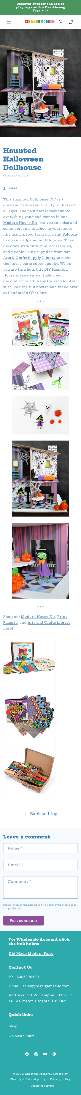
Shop (13, 1026)
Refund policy (36, 1079)
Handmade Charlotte (27, 293)
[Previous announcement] (8, 7)
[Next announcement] (73, 7)
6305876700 (28, 977)
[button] (8, 21)
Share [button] (12, 188)
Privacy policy (60, 1079)
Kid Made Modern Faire (31, 953)
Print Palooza (64, 234)
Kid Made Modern (38, 1073)
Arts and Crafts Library (49, 622)
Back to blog (43, 813)
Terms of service (42, 1085)
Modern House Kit (20, 223)
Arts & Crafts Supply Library (29, 258)
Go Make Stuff (21, 1036)
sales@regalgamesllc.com (46, 986)
